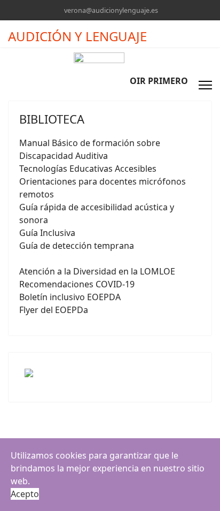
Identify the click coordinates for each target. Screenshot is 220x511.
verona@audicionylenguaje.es (111, 10)
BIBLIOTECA (51, 119)
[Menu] (205, 85)
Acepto (25, 494)
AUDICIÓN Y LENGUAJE (77, 36)
